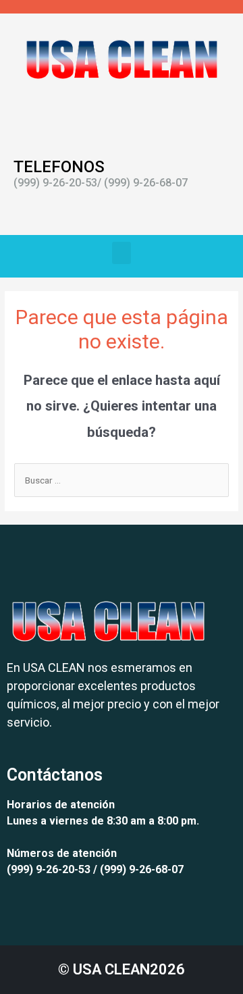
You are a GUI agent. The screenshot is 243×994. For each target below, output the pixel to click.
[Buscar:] (121, 480)
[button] (121, 253)
